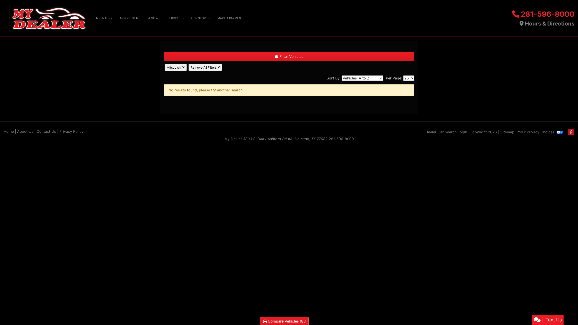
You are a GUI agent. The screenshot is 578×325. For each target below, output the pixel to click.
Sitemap (507, 132)
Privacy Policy (71, 131)
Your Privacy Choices (536, 132)
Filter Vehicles (290, 56)
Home (9, 131)
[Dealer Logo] (46, 18)
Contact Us (46, 131)
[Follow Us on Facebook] (571, 132)
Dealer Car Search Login (446, 132)
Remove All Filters (204, 67)
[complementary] (564, 311)
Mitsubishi (174, 67)
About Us (25, 131)
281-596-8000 (547, 14)
